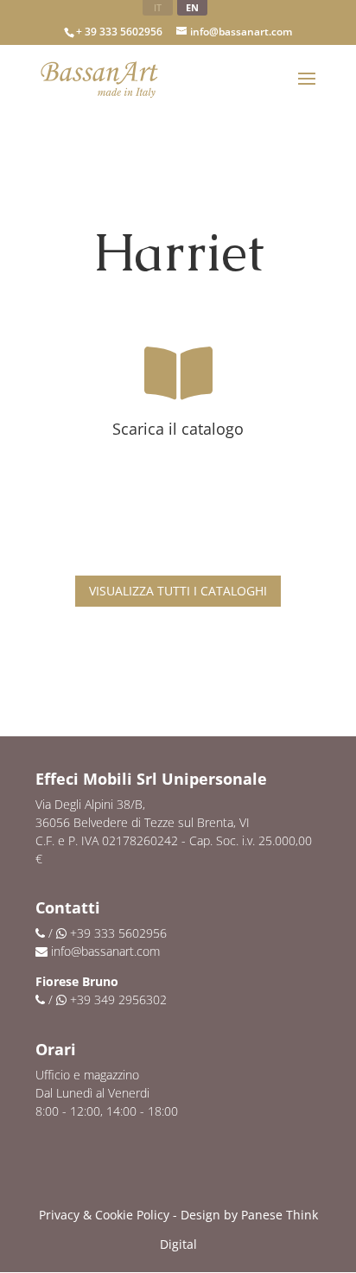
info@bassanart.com (105, 951)
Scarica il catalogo (178, 428)
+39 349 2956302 (118, 999)
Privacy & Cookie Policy (104, 1214)
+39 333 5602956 (118, 933)
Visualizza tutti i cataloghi (178, 590)
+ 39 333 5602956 (119, 31)
